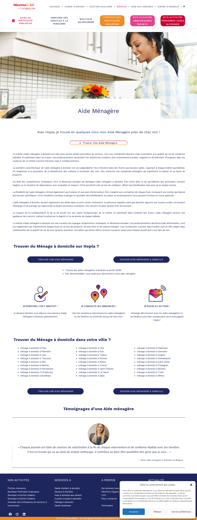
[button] (191, 484)
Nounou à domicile (64, 491)
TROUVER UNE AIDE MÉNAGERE (55, 259)
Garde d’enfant (75, 6)
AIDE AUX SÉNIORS (142, 6)
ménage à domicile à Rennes (93, 358)
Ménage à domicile (64, 502)
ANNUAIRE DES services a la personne (59, 20)
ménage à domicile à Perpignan (152, 365)
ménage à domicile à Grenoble (152, 351)
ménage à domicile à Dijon (92, 375)
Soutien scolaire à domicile (68, 498)
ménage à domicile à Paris (33, 348)
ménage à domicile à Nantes (34, 365)
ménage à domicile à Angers (151, 355)
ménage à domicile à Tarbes (93, 355)
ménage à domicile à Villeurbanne (154, 358)
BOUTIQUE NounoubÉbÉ (86, 21)
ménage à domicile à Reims (92, 361)
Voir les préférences (181, 511)
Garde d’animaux (168, 6)
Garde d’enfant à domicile (67, 488)
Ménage (122, 6)
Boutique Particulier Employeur (23, 491)
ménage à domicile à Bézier (150, 368)
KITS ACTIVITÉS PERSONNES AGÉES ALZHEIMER (173, 21)
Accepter (133, 511)
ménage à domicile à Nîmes (150, 375)
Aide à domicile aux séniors (68, 495)
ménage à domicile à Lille (91, 348)
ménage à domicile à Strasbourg (36, 372)
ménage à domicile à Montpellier (36, 368)
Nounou (55, 6)
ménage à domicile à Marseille (35, 351)
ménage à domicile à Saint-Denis (153, 361)
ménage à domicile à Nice (33, 361)
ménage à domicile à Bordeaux (35, 375)
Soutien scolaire (100, 6)
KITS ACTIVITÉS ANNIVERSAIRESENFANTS (142, 21)
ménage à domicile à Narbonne (152, 348)
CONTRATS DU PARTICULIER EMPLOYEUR (112, 21)
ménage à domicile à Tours (150, 372)
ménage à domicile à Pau (91, 351)
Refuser (157, 511)
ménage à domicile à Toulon (93, 365)
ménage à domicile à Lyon (33, 355)
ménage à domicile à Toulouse (35, 358)
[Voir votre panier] (184, 7)
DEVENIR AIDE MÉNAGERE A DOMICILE (141, 259)
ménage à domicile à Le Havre (94, 372)
